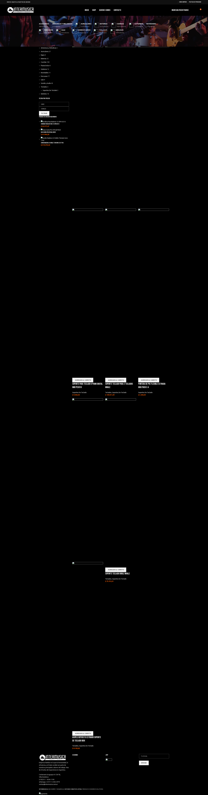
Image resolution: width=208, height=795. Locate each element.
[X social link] (172, 2)
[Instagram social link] (175, 2)
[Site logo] (20, 10)
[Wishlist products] (196, 10)
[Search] (192, 10)
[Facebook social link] (170, 2)
